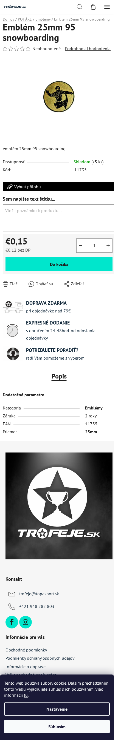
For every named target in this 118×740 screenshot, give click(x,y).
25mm (91, 431)
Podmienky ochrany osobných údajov (40, 658)
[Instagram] (25, 622)
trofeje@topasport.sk (39, 593)
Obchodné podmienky (26, 650)
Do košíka (59, 264)
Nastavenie (57, 709)
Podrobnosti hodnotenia (88, 48)
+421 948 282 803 (36, 606)
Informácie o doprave (25, 666)
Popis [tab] (59, 376)
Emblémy (94, 408)
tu (26, 695)
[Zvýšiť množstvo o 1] (108, 245)
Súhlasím (57, 726)
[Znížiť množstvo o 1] (81, 245)
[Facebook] (11, 622)
